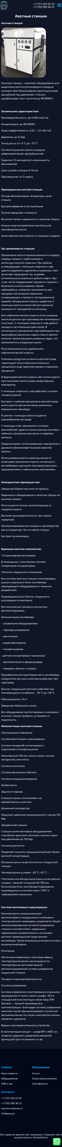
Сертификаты (40, 1083)
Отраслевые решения (44, 1078)
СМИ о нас (7, 1083)
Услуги (36, 1073)
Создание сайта (53, 1134)
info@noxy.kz (8, 1113)
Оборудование (9, 1078)
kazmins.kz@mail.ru (12, 1108)
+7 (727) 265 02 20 (43, 3)
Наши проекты (9, 1073)
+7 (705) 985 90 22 (43, 6)
